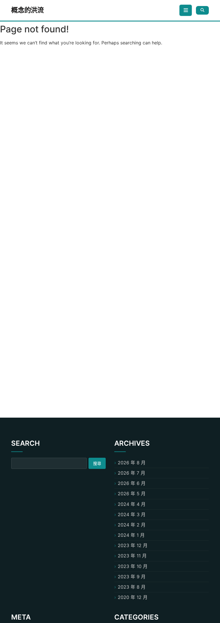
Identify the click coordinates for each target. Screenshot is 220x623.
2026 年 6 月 (132, 483)
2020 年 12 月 (133, 597)
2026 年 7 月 (131, 473)
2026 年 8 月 (132, 462)
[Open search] (202, 10)
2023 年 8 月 (132, 587)
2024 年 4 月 (132, 504)
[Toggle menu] (185, 10)
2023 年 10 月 (133, 566)
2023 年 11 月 (132, 556)
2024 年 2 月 (132, 525)
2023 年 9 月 (132, 576)
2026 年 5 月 (132, 493)
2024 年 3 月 (132, 514)
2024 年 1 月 (131, 535)
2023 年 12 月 (133, 545)
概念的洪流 (27, 10)
